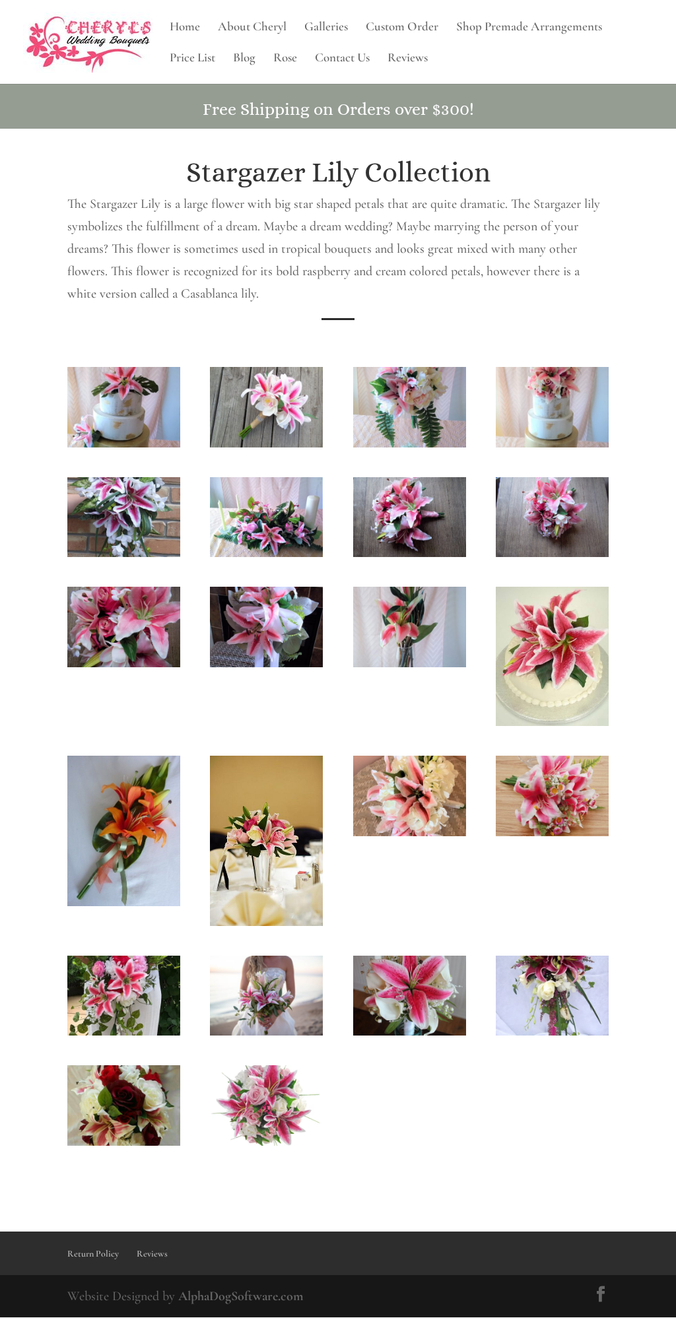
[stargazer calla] (409, 1031)
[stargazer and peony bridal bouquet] (409, 443)
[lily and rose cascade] (552, 1031)
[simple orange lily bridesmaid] (123, 902)
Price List (192, 59)
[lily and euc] (266, 1031)
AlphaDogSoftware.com (241, 1296)
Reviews (408, 59)
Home (185, 28)
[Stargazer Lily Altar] (266, 553)
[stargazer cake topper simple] (552, 722)
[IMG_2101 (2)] (409, 832)
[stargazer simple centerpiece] (409, 663)
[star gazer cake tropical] (123, 443)
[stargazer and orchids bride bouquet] (266, 443)
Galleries (326, 28)
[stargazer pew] (266, 663)
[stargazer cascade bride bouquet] (123, 553)
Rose (285, 59)
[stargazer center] (266, 922)
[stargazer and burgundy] (123, 1142)
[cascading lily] (123, 1031)
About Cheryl (252, 28)
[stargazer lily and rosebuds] (123, 663)
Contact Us (342, 59)
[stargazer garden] (552, 832)
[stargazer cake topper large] (552, 443)
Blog (244, 59)
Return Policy (93, 1253)
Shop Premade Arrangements (529, 28)
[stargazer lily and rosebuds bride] (409, 553)
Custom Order (402, 28)
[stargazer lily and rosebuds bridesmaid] (552, 553)
